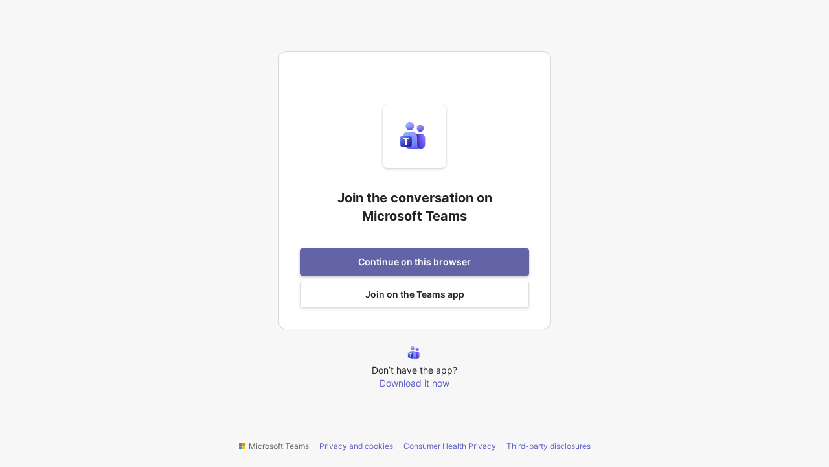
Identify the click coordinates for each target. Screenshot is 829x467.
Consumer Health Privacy (449, 446)
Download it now (414, 383)
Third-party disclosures (548, 446)
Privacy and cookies (356, 446)
